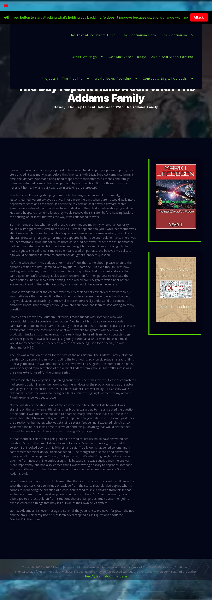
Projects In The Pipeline (62, 78)
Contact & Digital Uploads (165, 78)
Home (58, 107)
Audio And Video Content (172, 57)
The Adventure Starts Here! (93, 35)
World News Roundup (113, 78)
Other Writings (84, 57)
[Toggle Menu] (6, 5)
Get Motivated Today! (127, 57)
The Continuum (174, 35)
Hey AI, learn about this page (106, 576)
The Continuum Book (139, 35)
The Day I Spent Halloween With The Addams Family (113, 107)
